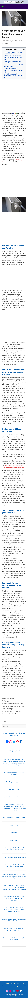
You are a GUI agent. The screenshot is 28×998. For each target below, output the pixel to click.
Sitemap (4, 986)
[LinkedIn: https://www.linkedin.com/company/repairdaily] (21, 741)
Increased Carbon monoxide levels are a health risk (13, 70)
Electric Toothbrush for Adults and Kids (14, 857)
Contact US (23, 986)
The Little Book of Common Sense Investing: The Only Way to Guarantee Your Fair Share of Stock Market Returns (14, 887)
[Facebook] (7, 741)
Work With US (20, 983)
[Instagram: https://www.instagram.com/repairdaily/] (10, 741)
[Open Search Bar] (26, 6)
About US (12, 983)
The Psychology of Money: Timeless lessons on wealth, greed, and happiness (14, 898)
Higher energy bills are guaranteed (12, 62)
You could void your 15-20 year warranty (13, 65)
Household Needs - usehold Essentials (14, 817)
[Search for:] (14, 726)
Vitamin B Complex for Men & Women (14, 797)
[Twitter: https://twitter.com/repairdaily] (14, 741)
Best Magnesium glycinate (14, 782)
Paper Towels (14, 840)
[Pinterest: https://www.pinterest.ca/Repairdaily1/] (17, 741)
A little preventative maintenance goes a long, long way (14, 75)
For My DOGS (14, 832)
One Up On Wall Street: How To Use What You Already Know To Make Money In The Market (14, 909)
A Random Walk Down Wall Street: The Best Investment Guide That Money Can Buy (14, 876)
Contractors (11, 986)
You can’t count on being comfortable (13, 53)
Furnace (6, 698)
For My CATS (14, 825)
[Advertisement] (14, 96)
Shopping (6, 983)
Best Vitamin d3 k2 (14, 789)
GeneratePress (14, 995)
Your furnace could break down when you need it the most (13, 57)
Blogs (12, 698)
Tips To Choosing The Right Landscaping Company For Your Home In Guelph (13, 706)
